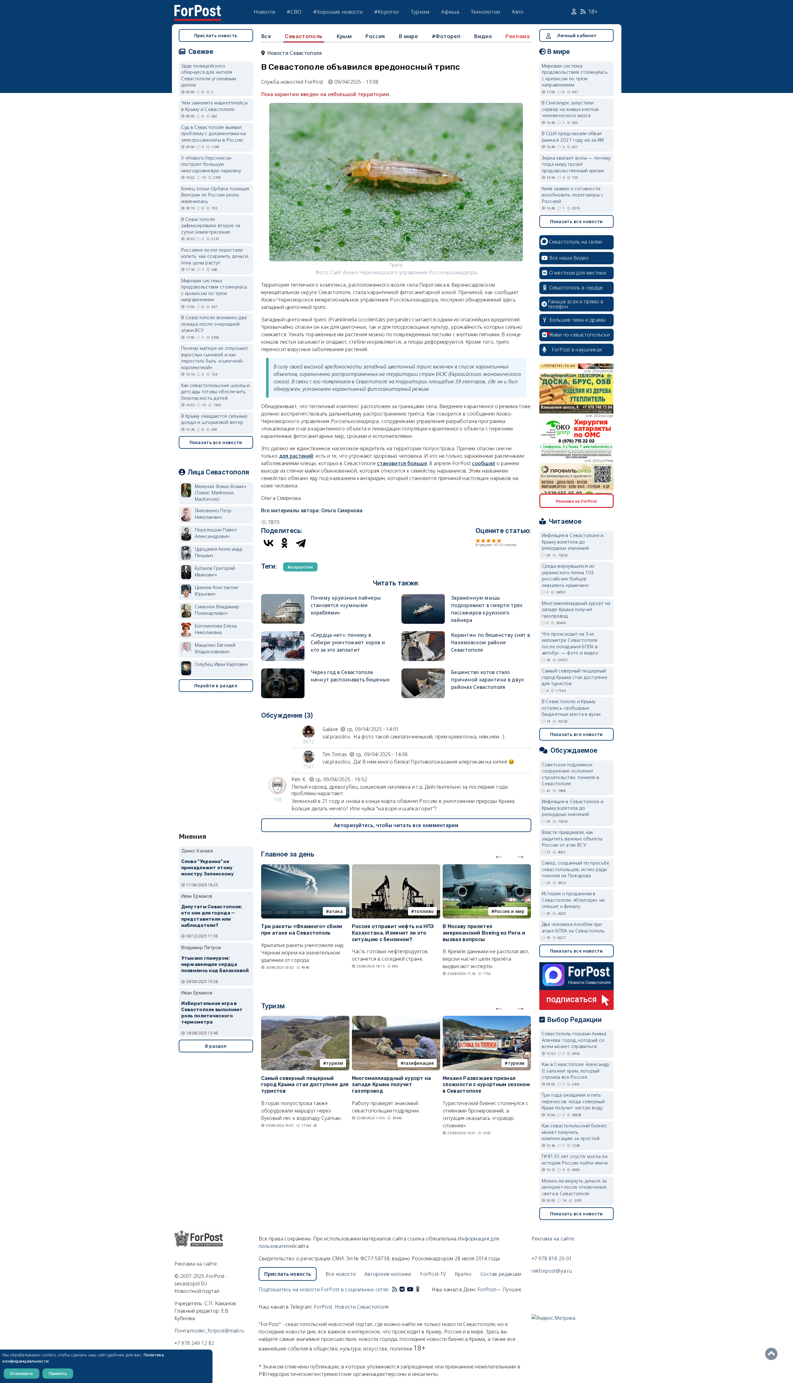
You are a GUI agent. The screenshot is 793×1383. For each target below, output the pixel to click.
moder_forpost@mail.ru (217, 1330)
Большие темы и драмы (577, 320)
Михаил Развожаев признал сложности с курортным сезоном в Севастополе (486, 1084)
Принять (58, 1373)
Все (266, 36)
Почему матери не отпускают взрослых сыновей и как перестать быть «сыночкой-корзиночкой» (214, 357)
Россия (375, 36)
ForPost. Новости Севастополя (351, 1306)
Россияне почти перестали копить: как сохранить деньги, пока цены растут (215, 256)
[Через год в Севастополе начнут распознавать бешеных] (282, 671)
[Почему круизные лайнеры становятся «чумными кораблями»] (282, 596)
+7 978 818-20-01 (552, 1258)
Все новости (341, 1274)
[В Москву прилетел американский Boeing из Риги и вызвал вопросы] (487, 868)
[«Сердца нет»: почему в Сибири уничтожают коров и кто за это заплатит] (282, 633)
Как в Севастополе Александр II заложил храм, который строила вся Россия (576, 1070)
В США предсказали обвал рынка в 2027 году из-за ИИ (573, 136)
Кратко (463, 1274)
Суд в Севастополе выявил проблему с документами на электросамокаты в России (213, 133)
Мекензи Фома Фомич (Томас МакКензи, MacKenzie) (220, 492)
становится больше (402, 463)
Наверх (773, 1354)
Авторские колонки (388, 1274)
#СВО (294, 11)
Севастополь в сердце (576, 287)
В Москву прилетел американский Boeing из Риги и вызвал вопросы (484, 932)
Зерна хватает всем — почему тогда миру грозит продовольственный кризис (576, 164)
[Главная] (197, 8)
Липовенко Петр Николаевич (213, 513)
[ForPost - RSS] (394, 1289)
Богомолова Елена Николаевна (216, 629)
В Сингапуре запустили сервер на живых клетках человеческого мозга (570, 108)
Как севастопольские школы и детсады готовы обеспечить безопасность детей (215, 391)
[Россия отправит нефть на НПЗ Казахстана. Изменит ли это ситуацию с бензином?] (396, 868)
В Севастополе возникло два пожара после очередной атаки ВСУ (214, 323)
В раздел (215, 1046)
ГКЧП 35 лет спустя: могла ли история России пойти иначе (575, 1159)
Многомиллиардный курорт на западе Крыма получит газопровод (391, 1084)
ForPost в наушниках (577, 349)
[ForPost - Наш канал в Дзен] (422, 1289)
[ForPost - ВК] (402, 1289)
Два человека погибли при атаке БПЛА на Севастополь (573, 927)
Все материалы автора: (312, 510)
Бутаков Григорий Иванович (215, 571)
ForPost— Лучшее (499, 1289)
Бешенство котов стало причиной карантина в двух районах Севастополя (487, 679)
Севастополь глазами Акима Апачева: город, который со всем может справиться (574, 1039)
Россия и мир (509, 911)
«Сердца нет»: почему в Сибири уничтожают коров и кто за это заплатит (348, 642)
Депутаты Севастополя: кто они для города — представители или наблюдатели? (211, 916)
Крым (344, 36)
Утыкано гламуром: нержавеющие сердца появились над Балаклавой (215, 964)
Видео (483, 36)
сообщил (483, 463)
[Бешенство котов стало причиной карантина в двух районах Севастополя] (423, 671)
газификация (419, 1063)
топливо (424, 911)
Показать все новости (216, 442)
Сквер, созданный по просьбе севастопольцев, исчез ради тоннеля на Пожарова (576, 869)
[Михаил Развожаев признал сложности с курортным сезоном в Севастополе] (487, 1019)
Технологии (485, 11)
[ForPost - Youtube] (410, 1289)
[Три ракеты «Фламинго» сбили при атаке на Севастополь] (305, 868)
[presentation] (499, 855)
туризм (334, 1063)
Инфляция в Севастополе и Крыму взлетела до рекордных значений (573, 541)
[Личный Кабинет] (574, 11)
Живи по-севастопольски (579, 334)
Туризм (420, 11)
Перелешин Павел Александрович (216, 532)
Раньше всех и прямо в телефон (575, 304)
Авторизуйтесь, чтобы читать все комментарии (396, 825)
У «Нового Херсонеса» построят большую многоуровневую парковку (211, 164)
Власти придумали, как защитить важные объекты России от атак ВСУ (572, 838)
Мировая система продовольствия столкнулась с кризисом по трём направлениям (214, 290)
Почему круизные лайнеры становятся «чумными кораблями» (346, 605)
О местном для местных (578, 272)
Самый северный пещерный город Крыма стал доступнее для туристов (305, 1084)
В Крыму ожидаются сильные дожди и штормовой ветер (214, 419)
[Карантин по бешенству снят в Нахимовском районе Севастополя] (423, 633)
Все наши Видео (569, 258)
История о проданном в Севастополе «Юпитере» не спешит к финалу (573, 899)
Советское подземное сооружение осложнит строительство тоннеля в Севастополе (570, 774)
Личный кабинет (577, 35)
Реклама (518, 36)
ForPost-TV (433, 1274)
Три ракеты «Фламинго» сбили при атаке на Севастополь (301, 929)
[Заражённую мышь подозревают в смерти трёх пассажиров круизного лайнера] (423, 596)
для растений (296, 455)
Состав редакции (501, 1274)
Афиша (450, 11)
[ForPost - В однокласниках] (418, 1289)
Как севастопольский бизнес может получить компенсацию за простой (574, 1131)
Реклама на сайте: (553, 1238)
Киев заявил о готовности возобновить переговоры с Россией (573, 194)
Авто (518, 11)
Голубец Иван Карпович (221, 664)
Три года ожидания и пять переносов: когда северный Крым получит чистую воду (573, 1101)
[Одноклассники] (284, 542)
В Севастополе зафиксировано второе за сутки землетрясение (210, 225)
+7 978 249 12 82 (194, 1343)
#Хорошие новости (337, 11)
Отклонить (21, 1373)
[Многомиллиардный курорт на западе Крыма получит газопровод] (396, 1019)
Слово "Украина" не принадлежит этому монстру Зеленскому (207, 868)
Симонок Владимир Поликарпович (217, 609)
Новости (264, 11)
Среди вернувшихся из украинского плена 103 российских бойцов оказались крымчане (568, 575)
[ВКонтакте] (268, 542)
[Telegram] (300, 542)
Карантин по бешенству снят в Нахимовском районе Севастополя (490, 642)
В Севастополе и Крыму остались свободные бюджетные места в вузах (571, 707)
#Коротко (386, 11)
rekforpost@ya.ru (552, 1270)
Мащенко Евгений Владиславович (215, 648)
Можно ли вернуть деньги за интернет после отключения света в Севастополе (574, 1187)
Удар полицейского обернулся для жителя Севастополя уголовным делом (208, 75)
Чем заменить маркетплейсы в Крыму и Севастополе (214, 105)
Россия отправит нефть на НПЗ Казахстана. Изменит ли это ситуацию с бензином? (393, 932)
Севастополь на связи (575, 241)
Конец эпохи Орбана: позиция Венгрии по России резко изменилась (215, 194)
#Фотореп (446, 36)
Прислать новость (216, 35)
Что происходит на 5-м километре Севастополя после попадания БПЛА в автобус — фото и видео (570, 643)
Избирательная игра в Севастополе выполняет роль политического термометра (212, 1012)
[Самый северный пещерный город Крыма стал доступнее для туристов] (305, 1019)
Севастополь (304, 36)
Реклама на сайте (195, 1263)
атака (336, 911)
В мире (408, 36)
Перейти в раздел (215, 686)
